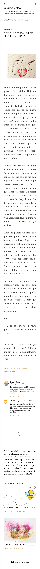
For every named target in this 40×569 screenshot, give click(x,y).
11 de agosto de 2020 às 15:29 (23, 401)
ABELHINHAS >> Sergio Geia (19, 507)
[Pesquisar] (35, 3)
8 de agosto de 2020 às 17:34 (20, 384)
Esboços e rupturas (13, 20)
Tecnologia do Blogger (22, 562)
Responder (14, 396)
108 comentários (19, 511)
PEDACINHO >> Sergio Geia (19, 544)
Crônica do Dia (12, 8)
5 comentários (18, 548)
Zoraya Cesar (15, 382)
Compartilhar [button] (8, 368)
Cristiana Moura (13, 371)
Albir (12, 401)
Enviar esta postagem (21, 368)
